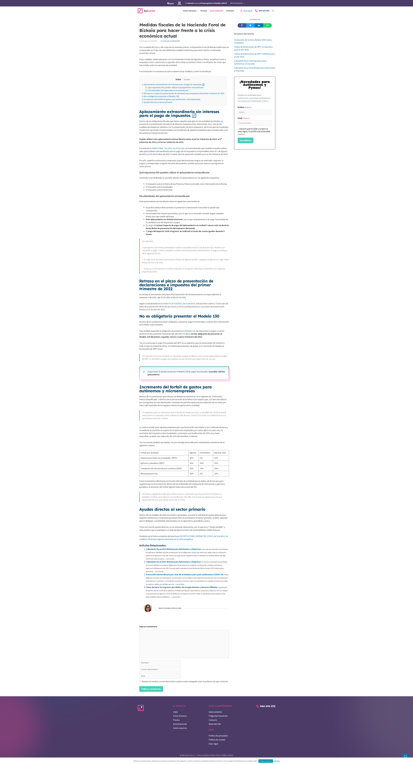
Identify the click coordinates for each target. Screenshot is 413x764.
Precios (204, 11)
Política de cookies (217, 739)
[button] (273, 10)
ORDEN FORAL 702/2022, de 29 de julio (167, 148)
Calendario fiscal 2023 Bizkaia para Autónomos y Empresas (173, 561)
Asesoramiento (216, 11)
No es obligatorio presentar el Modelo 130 (160, 96)
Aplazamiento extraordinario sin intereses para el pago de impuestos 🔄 (173, 84)
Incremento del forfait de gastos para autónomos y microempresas (171, 99)
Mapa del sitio (215, 724)
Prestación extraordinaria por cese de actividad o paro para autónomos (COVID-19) (185, 574)
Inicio (175, 711)
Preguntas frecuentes (218, 715)
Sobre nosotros (180, 728)
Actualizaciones (180, 724)
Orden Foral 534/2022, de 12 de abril (179, 303)
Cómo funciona (189, 11)
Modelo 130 (190, 331)
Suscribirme (245, 140)
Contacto (230, 11)
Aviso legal (213, 743)
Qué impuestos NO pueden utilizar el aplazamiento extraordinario (174, 87)
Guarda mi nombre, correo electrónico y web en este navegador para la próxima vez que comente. (185, 681)
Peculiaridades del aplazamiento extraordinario (166, 90)
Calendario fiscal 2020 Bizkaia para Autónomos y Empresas (173, 549)
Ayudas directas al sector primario (157, 102)
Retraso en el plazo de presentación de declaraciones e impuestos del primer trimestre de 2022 (183, 93)
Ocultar (187, 79)
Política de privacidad (218, 735)
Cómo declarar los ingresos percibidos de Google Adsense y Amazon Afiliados (181, 587)
